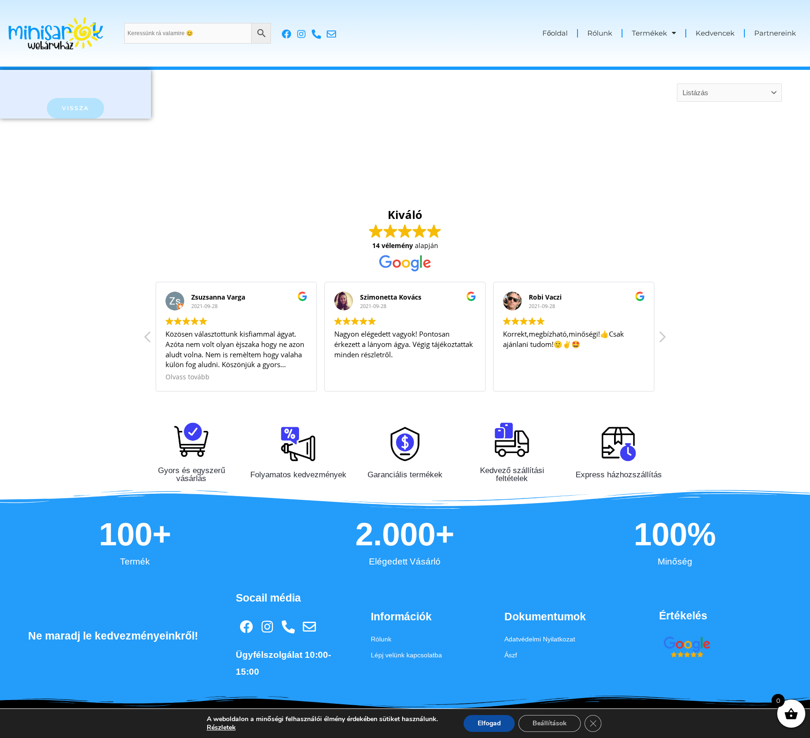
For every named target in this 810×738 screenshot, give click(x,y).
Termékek (649, 33)
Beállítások (549, 723)
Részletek (221, 727)
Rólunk (599, 33)
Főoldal (555, 33)
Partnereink (775, 33)
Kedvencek (715, 33)
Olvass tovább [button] (187, 377)
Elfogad (489, 723)
